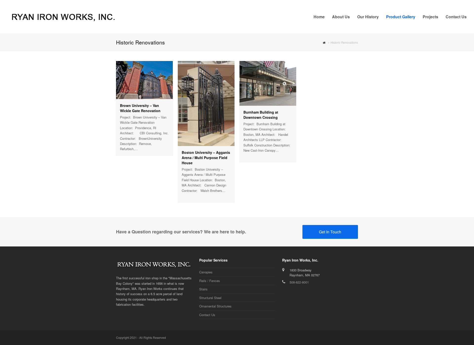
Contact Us (207, 314)
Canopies (206, 272)
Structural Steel (210, 297)
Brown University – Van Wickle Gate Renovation (140, 108)
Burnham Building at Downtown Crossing (260, 115)
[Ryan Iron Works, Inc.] (62, 16)
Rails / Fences (209, 280)
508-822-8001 (299, 282)
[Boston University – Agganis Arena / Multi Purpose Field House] (206, 143)
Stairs (203, 289)
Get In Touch (330, 232)
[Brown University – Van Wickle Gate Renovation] (144, 96)
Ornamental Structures (215, 306)
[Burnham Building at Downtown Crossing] (267, 103)
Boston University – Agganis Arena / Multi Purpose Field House (206, 157)
